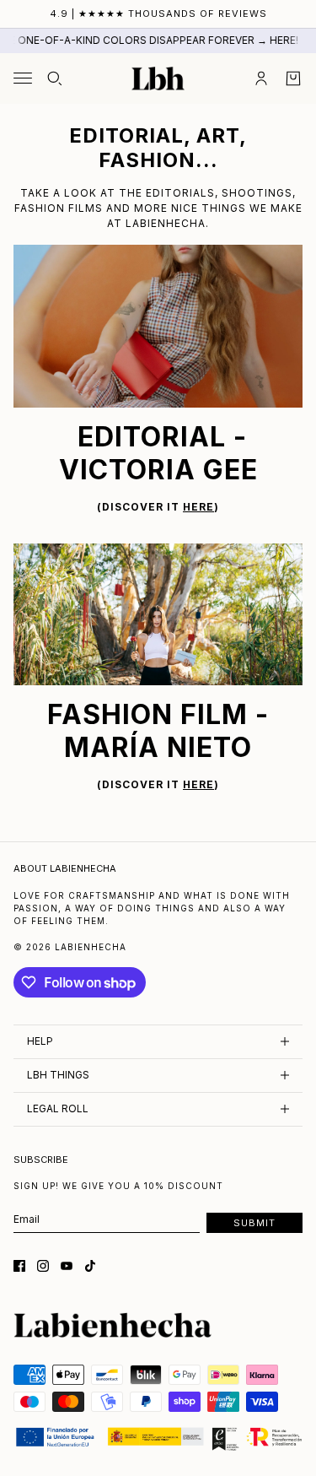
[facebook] (19, 1266)
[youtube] (66, 1266)
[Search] (55, 78)
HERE (198, 506)
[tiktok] (90, 1266)
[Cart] (293, 78)
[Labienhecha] (158, 78)
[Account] (261, 78)
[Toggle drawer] (22, 78)
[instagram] (43, 1266)
